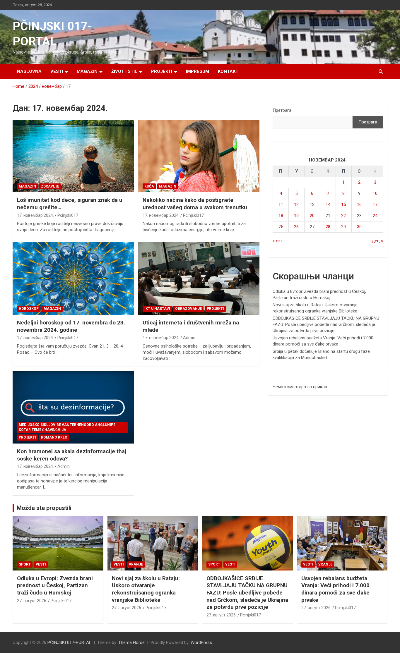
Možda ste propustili (44, 507)
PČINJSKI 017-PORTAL (69, 642)
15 (343, 204)
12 (296, 204)
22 (343, 215)
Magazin (87, 71)
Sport (25, 564)
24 (375, 215)
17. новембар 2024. (35, 215)
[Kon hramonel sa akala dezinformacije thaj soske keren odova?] (73, 407)
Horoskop (29, 309)
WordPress (201, 642)
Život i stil (124, 71)
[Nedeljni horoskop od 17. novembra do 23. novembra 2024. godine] (73, 278)
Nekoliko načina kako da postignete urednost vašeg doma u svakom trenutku (195, 204)
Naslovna (29, 71)
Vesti (56, 71)
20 (312, 215)
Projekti (161, 71)
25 (280, 226)
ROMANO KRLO (54, 437)
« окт (278, 240)
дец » (377, 240)
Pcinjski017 (67, 215)
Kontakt (228, 71)
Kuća (149, 186)
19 (296, 215)
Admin (189, 337)
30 (359, 226)
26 (296, 226)
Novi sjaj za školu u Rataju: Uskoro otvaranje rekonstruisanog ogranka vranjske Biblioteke (146, 589)
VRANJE (136, 564)
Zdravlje (50, 186)
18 (280, 215)
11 (280, 204)
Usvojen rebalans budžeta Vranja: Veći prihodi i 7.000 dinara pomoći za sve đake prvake (335, 589)
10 (375, 193)
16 (359, 204)
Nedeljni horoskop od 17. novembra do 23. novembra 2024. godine (71, 326)
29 (343, 226)
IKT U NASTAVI (157, 309)
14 (328, 204)
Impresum (197, 71)
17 (375, 204)
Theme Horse (131, 642)
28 (328, 226)
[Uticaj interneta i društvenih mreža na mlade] (199, 278)
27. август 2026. (32, 600)
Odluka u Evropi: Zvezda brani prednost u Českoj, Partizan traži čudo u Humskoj (55, 585)
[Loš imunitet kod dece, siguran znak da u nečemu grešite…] (73, 156)
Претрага (282, 110)
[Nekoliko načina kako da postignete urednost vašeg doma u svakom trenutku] (199, 156)
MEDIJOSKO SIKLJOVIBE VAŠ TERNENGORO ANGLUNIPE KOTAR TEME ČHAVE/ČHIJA (67, 427)
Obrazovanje (188, 309)
